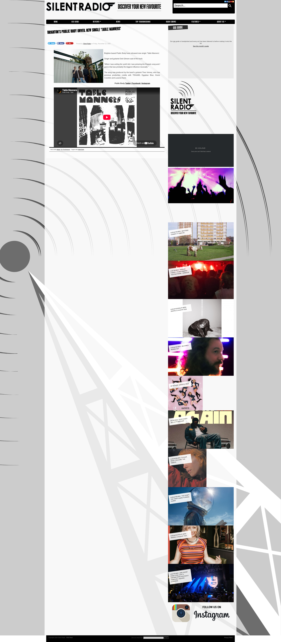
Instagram (146, 83)
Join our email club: (137, 637)
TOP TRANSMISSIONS (143, 22)
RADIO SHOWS (171, 22)
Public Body (81, 149)
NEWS (118, 22)
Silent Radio (108, 10)
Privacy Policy (228, 637)
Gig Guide (75, 22)
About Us (220, 22)
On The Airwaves (65, 149)
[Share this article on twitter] (51, 43)
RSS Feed (69, 637)
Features (195, 22)
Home (56, 22)
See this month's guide (201, 46)
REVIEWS (96, 22)
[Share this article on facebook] (60, 43)
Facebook (136, 83)
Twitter (128, 83)
